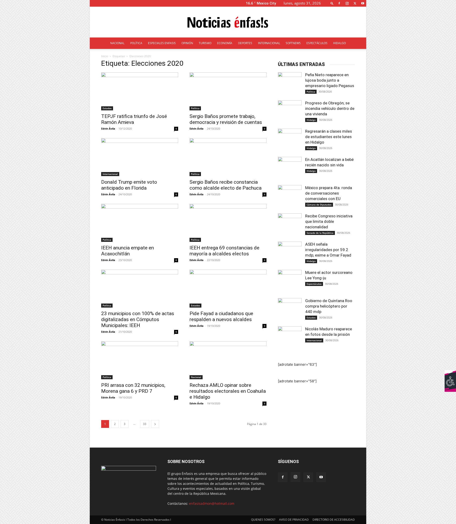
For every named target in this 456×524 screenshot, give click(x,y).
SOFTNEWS (293, 43)
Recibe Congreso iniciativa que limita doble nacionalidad (328, 221)
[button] (332, 3)
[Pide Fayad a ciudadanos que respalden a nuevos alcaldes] (228, 289)
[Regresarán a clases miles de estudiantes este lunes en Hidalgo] (290, 140)
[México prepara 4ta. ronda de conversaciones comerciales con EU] (290, 197)
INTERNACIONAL (269, 43)
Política (195, 108)
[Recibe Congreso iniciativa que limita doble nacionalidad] (290, 225)
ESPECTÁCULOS (317, 43)
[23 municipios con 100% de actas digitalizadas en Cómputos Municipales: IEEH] (139, 289)
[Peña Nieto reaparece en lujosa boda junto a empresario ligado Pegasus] (290, 84)
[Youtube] (362, 3)
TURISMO (205, 43)
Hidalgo (311, 120)
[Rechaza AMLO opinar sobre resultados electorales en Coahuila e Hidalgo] (228, 360)
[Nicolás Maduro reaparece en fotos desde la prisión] (290, 338)
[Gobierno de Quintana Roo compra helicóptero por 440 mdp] (290, 310)
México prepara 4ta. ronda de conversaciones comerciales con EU (328, 193)
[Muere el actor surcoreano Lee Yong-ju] (290, 282)
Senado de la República (320, 232)
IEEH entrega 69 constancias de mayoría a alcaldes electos (224, 251)
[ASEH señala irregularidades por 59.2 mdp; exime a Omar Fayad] (290, 253)
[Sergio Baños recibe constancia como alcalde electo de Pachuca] (228, 157)
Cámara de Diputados (319, 204)
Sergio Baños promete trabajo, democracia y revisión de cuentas (226, 119)
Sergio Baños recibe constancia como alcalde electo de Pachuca (225, 185)
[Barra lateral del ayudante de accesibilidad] (450, 376)
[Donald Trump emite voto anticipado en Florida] (139, 157)
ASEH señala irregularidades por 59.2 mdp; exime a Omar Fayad (328, 249)
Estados (107, 108)
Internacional (110, 174)
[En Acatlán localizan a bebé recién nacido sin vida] (290, 169)
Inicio (104, 56)
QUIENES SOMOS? (263, 520)
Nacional (196, 377)
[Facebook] (339, 3)
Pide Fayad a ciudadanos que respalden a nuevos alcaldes (221, 316)
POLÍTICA (136, 43)
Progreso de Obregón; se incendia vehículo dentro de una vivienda (329, 108)
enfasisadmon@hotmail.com (211, 503)
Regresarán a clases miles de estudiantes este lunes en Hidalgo (328, 137)
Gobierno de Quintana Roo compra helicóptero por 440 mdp (328, 306)
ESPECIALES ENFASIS (162, 43)
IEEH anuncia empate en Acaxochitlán (127, 251)
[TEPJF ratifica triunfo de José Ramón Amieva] (139, 91)
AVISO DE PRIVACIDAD (294, 520)
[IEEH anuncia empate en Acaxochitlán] (139, 223)
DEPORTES (245, 43)
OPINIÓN (187, 43)
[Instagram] (347, 3)
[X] (354, 3)
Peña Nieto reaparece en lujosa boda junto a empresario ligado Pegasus (329, 80)
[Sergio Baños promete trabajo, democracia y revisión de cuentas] (228, 91)
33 (144, 424)
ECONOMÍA (224, 43)
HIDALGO (339, 43)
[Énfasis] (228, 22)
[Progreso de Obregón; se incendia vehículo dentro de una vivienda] (290, 112)
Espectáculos (314, 283)
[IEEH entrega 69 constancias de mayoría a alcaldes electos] (228, 223)
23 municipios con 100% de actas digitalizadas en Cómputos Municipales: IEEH (137, 319)
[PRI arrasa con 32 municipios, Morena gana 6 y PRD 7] (139, 360)
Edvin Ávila (108, 128)
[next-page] (155, 424)
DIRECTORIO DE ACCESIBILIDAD (334, 520)
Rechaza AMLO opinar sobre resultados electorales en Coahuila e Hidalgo (228, 391)
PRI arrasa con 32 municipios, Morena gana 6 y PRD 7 (133, 388)
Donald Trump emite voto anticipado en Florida (129, 185)
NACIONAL (117, 43)
